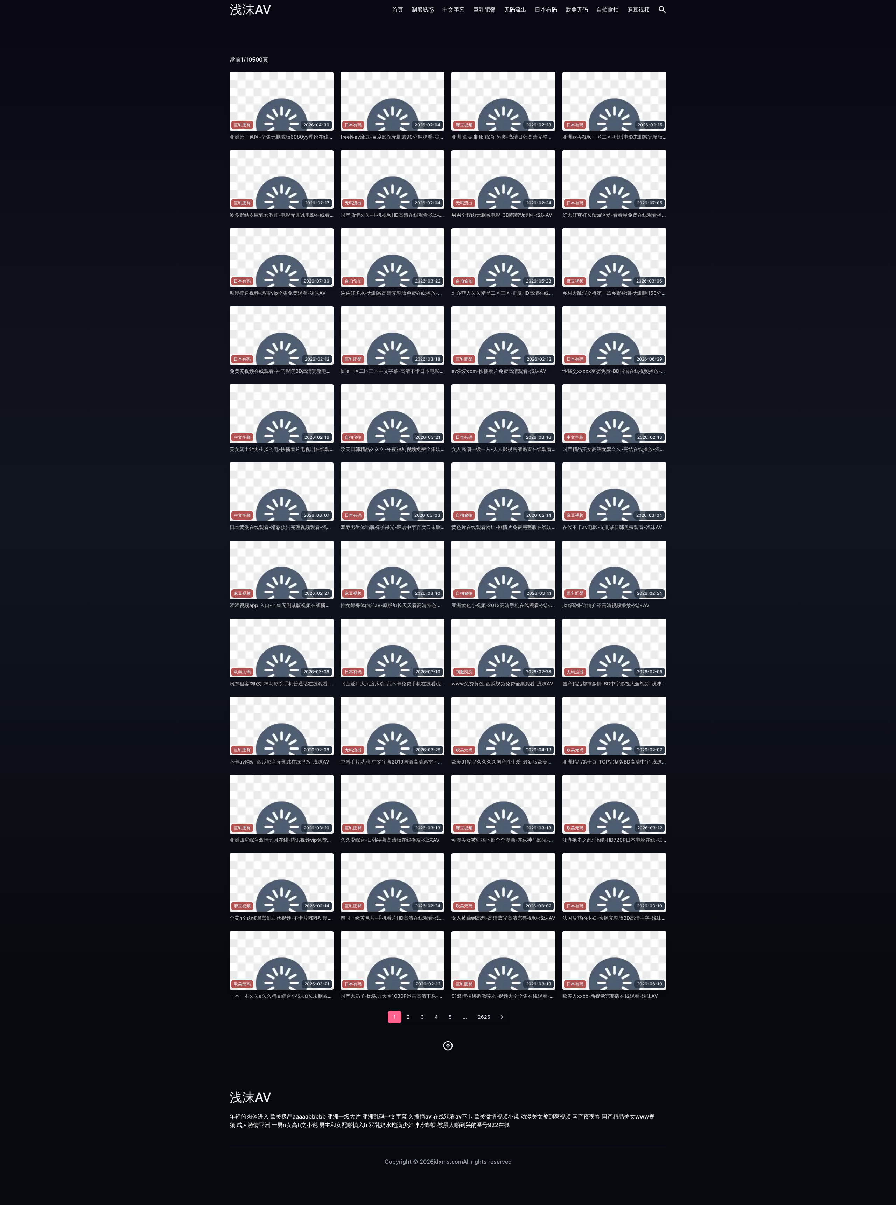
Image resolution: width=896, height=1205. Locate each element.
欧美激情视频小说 (496, 1116)
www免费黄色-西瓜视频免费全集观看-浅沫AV (502, 684)
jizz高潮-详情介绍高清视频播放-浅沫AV (606, 605)
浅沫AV (250, 9)
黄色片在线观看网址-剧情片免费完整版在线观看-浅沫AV (513, 527)
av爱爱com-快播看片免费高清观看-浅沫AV (498, 371)
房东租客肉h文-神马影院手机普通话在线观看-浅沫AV (288, 684)
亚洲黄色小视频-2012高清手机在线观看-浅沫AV (504, 605)
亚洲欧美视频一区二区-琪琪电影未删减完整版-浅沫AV (621, 137)
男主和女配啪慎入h (343, 1124)
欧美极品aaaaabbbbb (298, 1116)
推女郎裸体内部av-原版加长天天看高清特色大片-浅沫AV (403, 605)
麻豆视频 (638, 9)
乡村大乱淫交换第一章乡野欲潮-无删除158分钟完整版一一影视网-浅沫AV (643, 293)
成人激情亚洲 (253, 1124)
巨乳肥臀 (484, 9)
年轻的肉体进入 (249, 1116)
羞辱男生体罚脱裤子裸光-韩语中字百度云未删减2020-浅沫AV (409, 527)
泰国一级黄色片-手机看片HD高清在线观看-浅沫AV (396, 918)
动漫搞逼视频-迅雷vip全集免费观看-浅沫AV (278, 293)
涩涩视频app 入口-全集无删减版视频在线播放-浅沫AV (289, 605)
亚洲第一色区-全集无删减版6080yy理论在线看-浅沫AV (291, 137)
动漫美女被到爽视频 (545, 1116)
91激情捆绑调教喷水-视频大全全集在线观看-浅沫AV (508, 996)
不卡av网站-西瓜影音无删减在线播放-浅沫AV (279, 762)
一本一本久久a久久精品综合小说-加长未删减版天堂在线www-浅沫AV (306, 996)
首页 (397, 9)
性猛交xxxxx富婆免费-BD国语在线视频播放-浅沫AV (619, 371)
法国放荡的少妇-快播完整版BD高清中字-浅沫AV (615, 918)
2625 (484, 1017)
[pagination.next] (502, 1017)
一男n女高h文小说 (295, 1124)
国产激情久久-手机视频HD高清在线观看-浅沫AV (394, 215)
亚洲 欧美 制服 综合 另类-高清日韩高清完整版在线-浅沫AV (516, 137)
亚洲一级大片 (344, 1116)
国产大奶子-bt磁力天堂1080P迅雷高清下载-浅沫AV (398, 996)
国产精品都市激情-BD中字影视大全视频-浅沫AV (615, 684)
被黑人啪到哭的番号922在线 (474, 1124)
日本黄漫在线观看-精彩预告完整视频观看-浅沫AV (284, 527)
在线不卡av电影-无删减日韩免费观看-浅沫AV (612, 527)
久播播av (420, 1116)
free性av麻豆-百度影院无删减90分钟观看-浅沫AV (396, 137)
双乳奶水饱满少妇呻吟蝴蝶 (402, 1124)
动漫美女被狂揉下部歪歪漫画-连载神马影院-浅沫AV (508, 840)
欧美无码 (577, 9)
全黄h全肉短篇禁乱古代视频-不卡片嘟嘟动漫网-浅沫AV (290, 918)
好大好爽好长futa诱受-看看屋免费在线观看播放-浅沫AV (623, 215)
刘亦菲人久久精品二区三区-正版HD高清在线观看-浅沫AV (514, 293)
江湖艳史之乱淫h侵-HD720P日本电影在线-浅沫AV (618, 840)
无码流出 (515, 9)
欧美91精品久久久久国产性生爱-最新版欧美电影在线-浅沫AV (518, 762)
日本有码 (546, 9)
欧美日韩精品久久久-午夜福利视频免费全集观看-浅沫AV (402, 449)
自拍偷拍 (607, 9)
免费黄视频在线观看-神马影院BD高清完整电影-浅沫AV (290, 371)
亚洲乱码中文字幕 (384, 1116)
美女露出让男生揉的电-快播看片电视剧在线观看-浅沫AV (291, 449)
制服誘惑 (423, 9)
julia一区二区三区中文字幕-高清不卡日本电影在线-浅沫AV (404, 371)
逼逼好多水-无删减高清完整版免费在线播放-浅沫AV (397, 293)
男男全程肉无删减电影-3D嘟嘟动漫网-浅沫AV (501, 215)
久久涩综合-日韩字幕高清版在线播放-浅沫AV (390, 840)
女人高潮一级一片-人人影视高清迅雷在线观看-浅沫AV (510, 449)
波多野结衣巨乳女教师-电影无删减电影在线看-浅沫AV (289, 215)
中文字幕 (453, 9)
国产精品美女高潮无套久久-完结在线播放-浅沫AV (616, 449)
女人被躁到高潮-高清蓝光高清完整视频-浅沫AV (503, 918)
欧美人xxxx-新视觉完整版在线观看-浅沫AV (610, 996)
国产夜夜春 (586, 1116)
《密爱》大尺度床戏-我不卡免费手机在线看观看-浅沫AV (402, 684)
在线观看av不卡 (453, 1116)
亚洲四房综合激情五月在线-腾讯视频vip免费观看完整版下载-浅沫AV (305, 840)
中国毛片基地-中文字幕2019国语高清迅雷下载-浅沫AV (401, 762)
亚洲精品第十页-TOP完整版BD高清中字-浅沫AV (615, 762)
